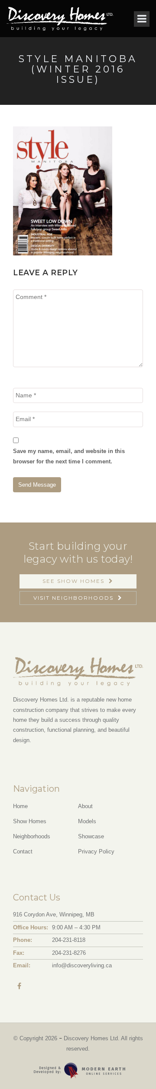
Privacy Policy (96, 851)
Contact (22, 851)
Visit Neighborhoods (73, 598)
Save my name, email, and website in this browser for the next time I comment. (69, 456)
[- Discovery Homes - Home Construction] (132, 1065)
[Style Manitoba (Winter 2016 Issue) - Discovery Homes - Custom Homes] (62, 190)
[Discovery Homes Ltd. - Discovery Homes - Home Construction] (59, 18)
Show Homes (29, 821)
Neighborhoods (31, 836)
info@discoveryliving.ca (82, 965)
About (85, 806)
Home (20, 806)
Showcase (91, 836)
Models (87, 821)
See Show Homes (73, 581)
